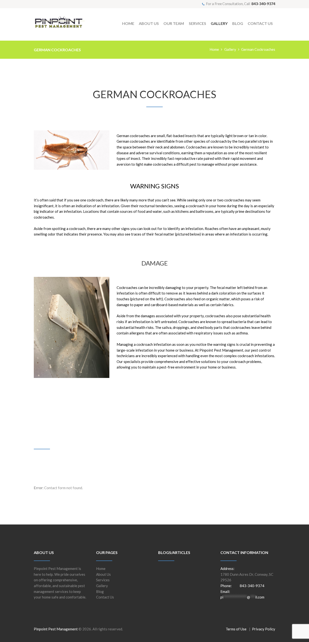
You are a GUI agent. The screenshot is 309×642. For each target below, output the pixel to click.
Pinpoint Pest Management (56, 629)
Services (103, 580)
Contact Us (105, 597)
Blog (100, 591)
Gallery (230, 49)
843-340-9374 (263, 3)
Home (214, 49)
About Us (103, 574)
